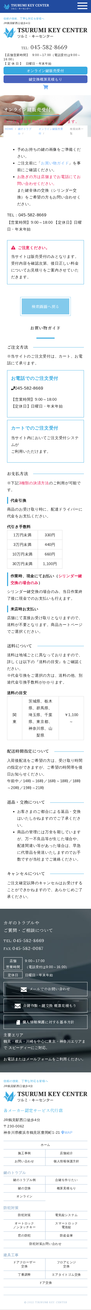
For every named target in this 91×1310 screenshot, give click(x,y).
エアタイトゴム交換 (66, 1274)
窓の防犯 (24, 1235)
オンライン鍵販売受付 (45, 71)
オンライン (24, 1196)
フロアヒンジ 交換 (66, 1264)
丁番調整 (24, 1274)
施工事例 (24, 1153)
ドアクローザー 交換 (24, 1264)
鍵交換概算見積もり (45, 79)
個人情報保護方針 (66, 1161)
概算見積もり (66, 1188)
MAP (68, 1132)
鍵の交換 (24, 1188)
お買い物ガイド (55, 163)
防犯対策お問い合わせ (45, 1244)
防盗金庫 (66, 1235)
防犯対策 (24, 1215)
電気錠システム (66, 1215)
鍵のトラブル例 (24, 1180)
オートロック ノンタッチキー (24, 1225)
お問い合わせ (24, 1161)
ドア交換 (45, 1282)
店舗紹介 (66, 1153)
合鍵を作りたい (66, 1180)
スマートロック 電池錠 (66, 1225)
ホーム (45, 1145)
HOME (9, 129)
